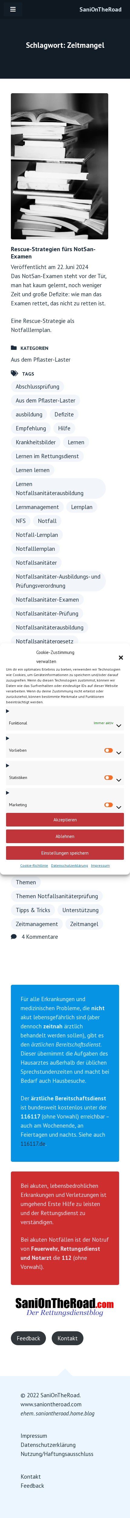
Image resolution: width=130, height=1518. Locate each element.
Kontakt (67, 1338)
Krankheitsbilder (36, 442)
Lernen (76, 442)
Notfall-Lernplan (37, 534)
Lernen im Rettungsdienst (47, 456)
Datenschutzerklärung (69, 865)
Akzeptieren (65, 820)
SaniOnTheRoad (101, 9)
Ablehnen (65, 836)
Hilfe (64, 428)
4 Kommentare (39, 936)
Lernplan (82, 507)
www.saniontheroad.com (51, 1404)
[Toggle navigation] (13, 9)
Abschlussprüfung (37, 386)
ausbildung (29, 414)
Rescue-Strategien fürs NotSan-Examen (53, 252)
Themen (26, 882)
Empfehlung (31, 428)
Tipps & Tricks (33, 910)
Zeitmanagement (37, 924)
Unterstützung (80, 910)
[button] (121, 657)
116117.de (33, 1143)
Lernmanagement (37, 507)
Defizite (64, 414)
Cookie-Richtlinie (34, 865)
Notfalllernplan (35, 548)
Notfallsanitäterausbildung (49, 627)
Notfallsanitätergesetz (44, 641)
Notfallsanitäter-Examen (47, 599)
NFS (21, 520)
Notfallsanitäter (36, 562)
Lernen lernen (33, 470)
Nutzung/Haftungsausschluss (57, 1453)
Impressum (100, 865)
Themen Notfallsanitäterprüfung (57, 896)
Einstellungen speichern (65, 853)
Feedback (28, 1338)
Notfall (47, 520)
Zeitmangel (84, 924)
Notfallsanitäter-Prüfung (47, 613)
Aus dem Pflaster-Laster (40, 359)
